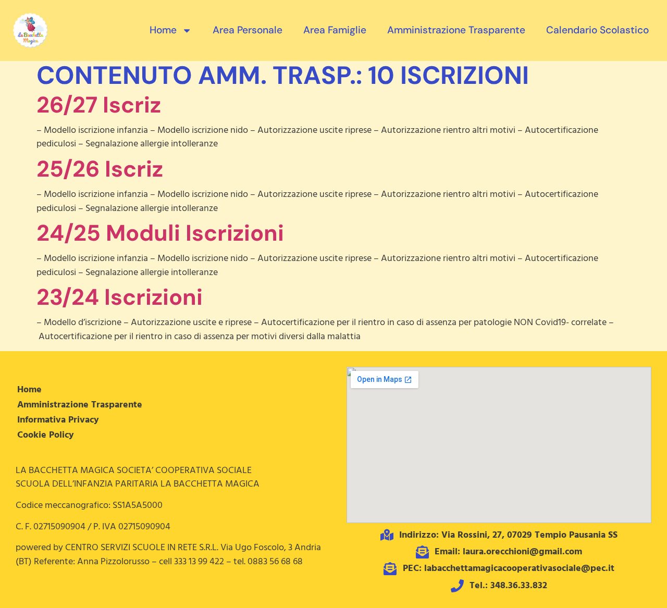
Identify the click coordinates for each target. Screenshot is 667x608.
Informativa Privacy (58, 420)
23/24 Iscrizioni (119, 297)
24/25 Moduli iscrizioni (160, 232)
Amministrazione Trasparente (456, 29)
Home (163, 29)
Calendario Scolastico (597, 29)
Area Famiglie (334, 29)
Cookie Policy (45, 435)
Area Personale (247, 29)
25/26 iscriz (99, 168)
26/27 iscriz (98, 104)
